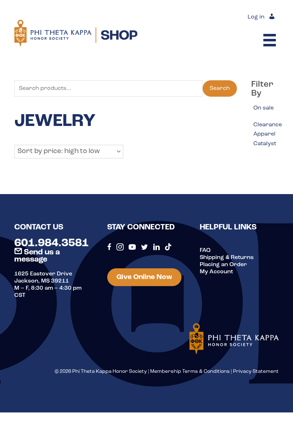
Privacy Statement (256, 371)
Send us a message (37, 256)
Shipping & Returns (227, 257)
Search (220, 88)
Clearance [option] (267, 125)
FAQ (205, 250)
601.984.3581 (51, 243)
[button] (68, 151)
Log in (256, 17)
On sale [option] (263, 108)
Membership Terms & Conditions (190, 371)
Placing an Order (223, 265)
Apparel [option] (264, 134)
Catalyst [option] (264, 144)
